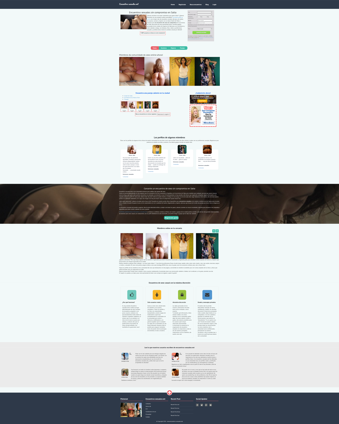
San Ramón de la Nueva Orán (132, 97)
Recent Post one (175, 404)
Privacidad (148, 414)
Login (214, 4)
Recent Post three (175, 412)
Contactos (148, 403)
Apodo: (189, 20)
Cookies (148, 417)
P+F (147, 409)
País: (189, 28)
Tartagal (126, 99)
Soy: (189, 12)
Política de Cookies (199, 38)
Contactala (125, 177)
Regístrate (182, 4)
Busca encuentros (196, 4)
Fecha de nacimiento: (191, 17)
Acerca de (148, 406)
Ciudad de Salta (128, 96)
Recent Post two (175, 408)
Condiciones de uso (151, 411)
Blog (207, 4)
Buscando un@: (192, 14)
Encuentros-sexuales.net (128, 4)
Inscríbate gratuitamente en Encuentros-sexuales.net (133, 212)
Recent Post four (175, 415)
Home (173, 4)
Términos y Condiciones (204, 37)
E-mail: (189, 22)
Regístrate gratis (171, 218)
